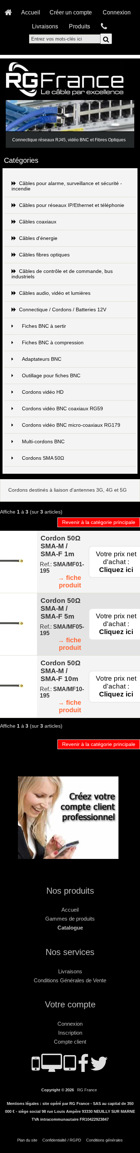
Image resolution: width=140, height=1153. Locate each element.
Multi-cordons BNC (43, 441)
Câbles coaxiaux (37, 222)
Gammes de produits (70, 919)
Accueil (30, 12)
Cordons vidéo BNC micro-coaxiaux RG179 (71, 425)
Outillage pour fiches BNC (51, 375)
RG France (87, 1090)
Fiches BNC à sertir (44, 326)
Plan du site (27, 1140)
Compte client (70, 1042)
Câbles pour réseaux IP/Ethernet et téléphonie (71, 205)
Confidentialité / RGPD (61, 1140)
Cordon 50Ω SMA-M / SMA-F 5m (60, 608)
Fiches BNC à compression (53, 342)
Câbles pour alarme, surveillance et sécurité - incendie (66, 186)
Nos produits (70, 891)
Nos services (70, 952)
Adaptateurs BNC (41, 359)
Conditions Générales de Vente (70, 980)
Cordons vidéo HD (43, 392)
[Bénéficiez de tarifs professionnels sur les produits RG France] (70, 856)
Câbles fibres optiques (44, 254)
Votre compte (70, 1004)
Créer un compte (71, 12)
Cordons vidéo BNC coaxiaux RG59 (62, 408)
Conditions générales (104, 1140)
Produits (79, 26)
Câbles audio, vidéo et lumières (54, 293)
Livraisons (45, 26)
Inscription (70, 1033)
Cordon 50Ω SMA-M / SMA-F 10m (60, 670)
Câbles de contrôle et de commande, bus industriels (62, 274)
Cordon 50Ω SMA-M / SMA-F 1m (60, 546)
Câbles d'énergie (38, 238)
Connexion (117, 12)
